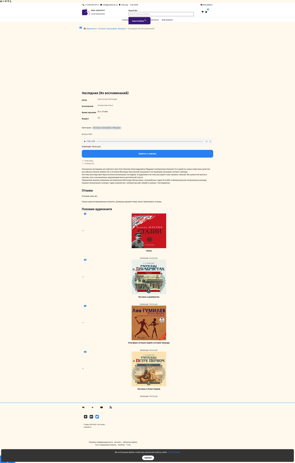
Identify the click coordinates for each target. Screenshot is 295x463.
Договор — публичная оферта (125, 442)
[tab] (149, 160)
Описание (89, 161)
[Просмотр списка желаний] (203, 12)
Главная (125, 20)
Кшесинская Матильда (107, 99)
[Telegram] (92, 408)
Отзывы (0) (89, 163)
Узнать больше (174, 452)
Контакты (154, 20)
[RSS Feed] (110, 408)
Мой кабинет (207, 5)
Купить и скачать (147, 153)
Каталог (135, 20)
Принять (148, 458)
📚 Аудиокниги (90, 29)
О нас (144, 20)
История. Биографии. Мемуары (112, 29)
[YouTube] (101, 408)
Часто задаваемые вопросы (105, 445)
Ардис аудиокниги (98, 10)
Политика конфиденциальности (101, 442)
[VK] (83, 408)
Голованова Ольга (105, 105)
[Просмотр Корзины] (206, 12)
